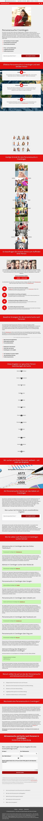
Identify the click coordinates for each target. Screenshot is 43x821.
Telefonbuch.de (19, 552)
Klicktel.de (18, 568)
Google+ (18, 585)
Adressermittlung (25, 74)
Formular (34, 725)
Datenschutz (26, 809)
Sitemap (15, 809)
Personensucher (38, 282)
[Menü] (39, 3)
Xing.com (18, 637)
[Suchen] (42, 3)
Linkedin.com (22, 601)
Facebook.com (19, 620)
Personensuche (5, 128)
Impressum (21, 809)
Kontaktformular (25, 103)
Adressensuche (8, 332)
